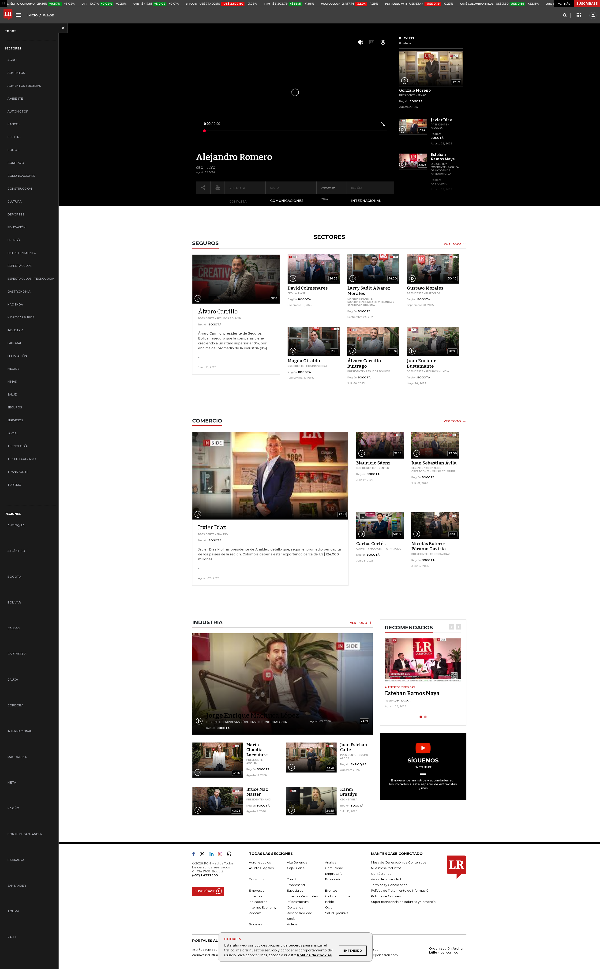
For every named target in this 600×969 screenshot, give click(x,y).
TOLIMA (13, 911)
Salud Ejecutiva (336, 913)
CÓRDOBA (15, 705)
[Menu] (19, 15)
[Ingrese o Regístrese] (592, 15)
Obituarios (295, 907)
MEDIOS (13, 368)
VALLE (12, 937)
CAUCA (13, 679)
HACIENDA (15, 304)
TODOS (10, 31)
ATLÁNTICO (16, 551)
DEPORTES (16, 214)
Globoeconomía (337, 896)
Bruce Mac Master (257, 792)
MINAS (12, 381)
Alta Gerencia (297, 862)
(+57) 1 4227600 (205, 875)
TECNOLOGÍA (18, 446)
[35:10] (217, 756)
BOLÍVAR (14, 602)
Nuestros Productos (386, 868)
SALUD (12, 394)
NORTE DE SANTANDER (25, 834)
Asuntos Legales (261, 868)
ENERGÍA (14, 240)
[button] (451, 627)
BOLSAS (13, 150)
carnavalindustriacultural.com (214, 955)
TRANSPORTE (18, 472)
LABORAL (15, 343)
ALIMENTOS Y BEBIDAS (24, 85)
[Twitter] (204, 855)
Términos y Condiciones (389, 885)
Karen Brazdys (348, 792)
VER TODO (453, 243)
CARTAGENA (17, 654)
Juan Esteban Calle (353, 747)
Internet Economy (262, 907)
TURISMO (14, 484)
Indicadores (258, 902)
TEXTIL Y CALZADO (22, 459)
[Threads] (231, 855)
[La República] (8, 15)
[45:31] (311, 756)
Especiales (295, 890)
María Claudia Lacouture (257, 750)
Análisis (330, 862)
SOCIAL (13, 433)
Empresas (256, 890)
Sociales (255, 924)
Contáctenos (381, 873)
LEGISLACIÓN (17, 356)
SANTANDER (17, 885)
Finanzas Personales (302, 896)
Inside (329, 902)
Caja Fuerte (296, 868)
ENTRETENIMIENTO (22, 253)
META (12, 782)
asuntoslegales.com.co (209, 949)
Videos (292, 924)
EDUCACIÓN (17, 227)
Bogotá (416, 101)
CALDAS (13, 628)
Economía (333, 879)
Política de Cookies (314, 955)
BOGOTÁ (14, 576)
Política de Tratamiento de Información (400, 890)
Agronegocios (260, 862)
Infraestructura (298, 902)
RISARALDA (16, 860)
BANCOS (14, 124)
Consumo (256, 879)
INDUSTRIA (15, 330)
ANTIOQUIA (16, 525)
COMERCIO (16, 163)
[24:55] (311, 801)
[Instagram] (222, 855)
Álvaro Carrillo (218, 311)
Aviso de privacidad (386, 879)
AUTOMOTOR (18, 111)
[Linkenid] (213, 855)
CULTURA (15, 201)
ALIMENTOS (16, 73)
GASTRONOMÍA (19, 291)
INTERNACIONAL (20, 731)
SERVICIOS (15, 420)
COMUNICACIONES (21, 175)
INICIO (32, 15)
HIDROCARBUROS (21, 317)
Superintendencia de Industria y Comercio (403, 902)
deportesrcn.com (384, 955)
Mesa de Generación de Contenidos (398, 862)
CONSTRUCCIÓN (20, 188)
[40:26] (217, 801)
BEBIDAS (14, 137)
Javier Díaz (212, 527)
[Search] (565, 15)
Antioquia (438, 183)
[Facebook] (195, 855)
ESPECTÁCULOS (19, 266)
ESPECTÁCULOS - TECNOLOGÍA (31, 278)
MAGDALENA (17, 757)
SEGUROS (15, 407)
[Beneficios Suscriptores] (578, 15)
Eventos (331, 890)
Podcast (255, 913)
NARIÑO (13, 808)
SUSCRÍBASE (587, 3)
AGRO (12, 60)
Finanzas (255, 896)
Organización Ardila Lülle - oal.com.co (446, 950)
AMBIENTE (15, 98)
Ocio (329, 907)
